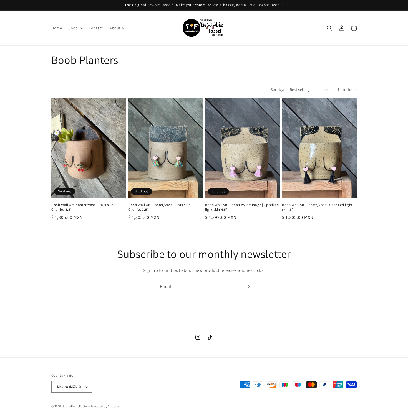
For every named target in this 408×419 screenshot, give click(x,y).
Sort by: (277, 89)
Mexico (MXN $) (69, 386)
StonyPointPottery (76, 406)
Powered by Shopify (104, 406)
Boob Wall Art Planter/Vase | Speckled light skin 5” (317, 207)
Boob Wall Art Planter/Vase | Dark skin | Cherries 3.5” (160, 207)
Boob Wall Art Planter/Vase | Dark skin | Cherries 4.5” (83, 207)
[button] (75, 28)
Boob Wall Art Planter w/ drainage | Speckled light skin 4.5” (242, 207)
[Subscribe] (247, 286)
